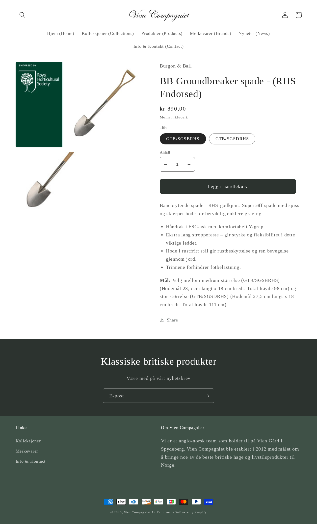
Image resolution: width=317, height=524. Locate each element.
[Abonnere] (207, 395)
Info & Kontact (31, 461)
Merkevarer (27, 451)
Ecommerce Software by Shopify (182, 512)
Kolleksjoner (28, 440)
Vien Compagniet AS (140, 512)
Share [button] (172, 320)
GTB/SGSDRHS (232, 138)
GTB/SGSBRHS (183, 138)
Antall (165, 152)
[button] (22, 15)
